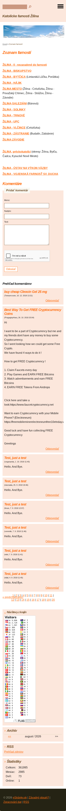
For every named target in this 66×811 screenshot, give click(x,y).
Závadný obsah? (39, 797)
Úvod (5, 44)
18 (43, 599)
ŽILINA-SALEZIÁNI (15, 103)
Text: (6, 222)
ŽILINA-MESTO (12, 88)
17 (38, 599)
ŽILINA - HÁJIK (12, 82)
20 (53, 599)
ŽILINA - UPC (11, 121)
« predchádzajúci (13, 597)
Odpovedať (52, 300)
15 (27, 599)
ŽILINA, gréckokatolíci (17, 151)
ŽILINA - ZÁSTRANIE (16, 133)
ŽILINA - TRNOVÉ (14, 115)
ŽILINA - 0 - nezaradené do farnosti (25, 64)
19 (48, 599)
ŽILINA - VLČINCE (14, 127)
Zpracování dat (12, 802)
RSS (26, 802)
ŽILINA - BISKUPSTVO (17, 70)
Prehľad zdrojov (13, 751)
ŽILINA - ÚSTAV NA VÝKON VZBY (25, 168)
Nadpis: (7, 211)
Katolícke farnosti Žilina (20, 16)
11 (50, 595)
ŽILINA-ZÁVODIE (13, 139)
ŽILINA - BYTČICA (14, 76)
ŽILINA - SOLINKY (14, 109)
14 (22, 599)
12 (12, 599)
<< (9, 736)
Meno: (7, 200)
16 (33, 599)
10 (45, 595)
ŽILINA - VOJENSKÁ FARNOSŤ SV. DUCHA (30, 174)
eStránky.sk (20, 797)
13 (17, 599)
